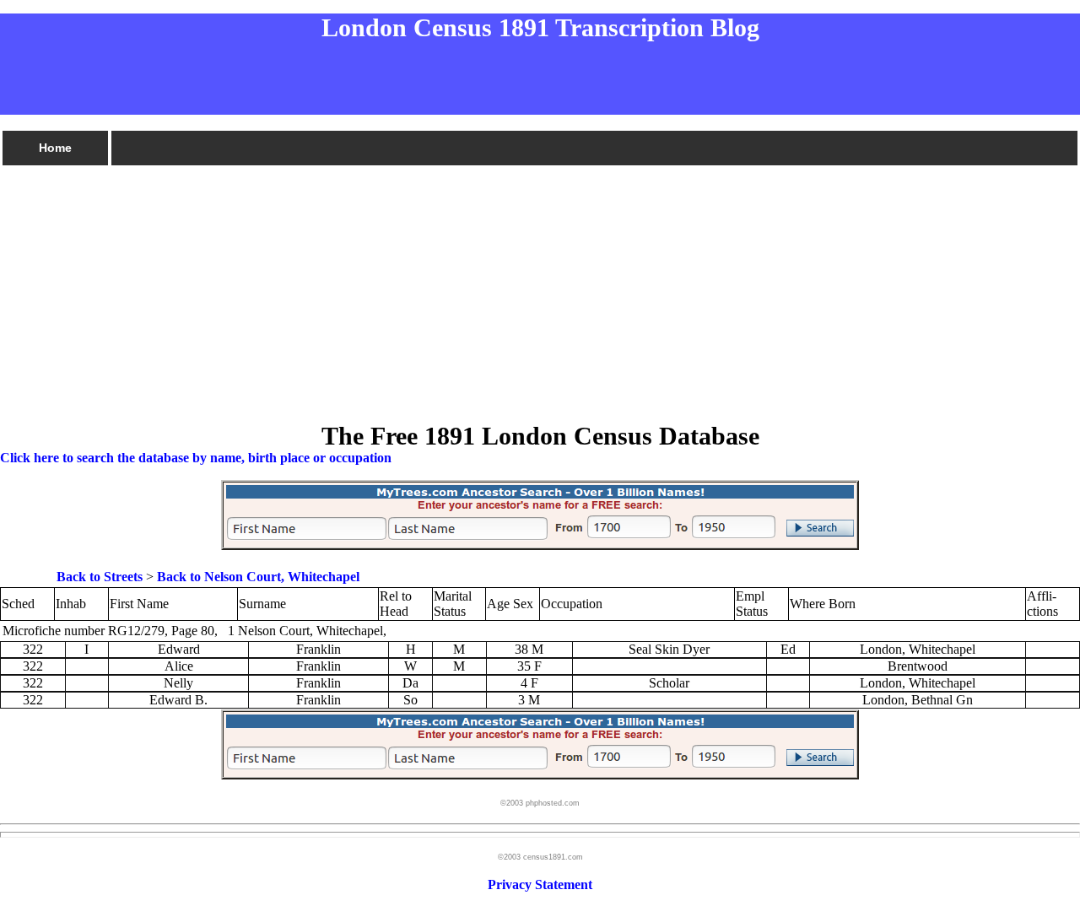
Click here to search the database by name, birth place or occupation (196, 457)
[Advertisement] (506, 286)
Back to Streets (100, 576)
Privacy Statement (540, 884)
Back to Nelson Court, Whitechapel (258, 576)
